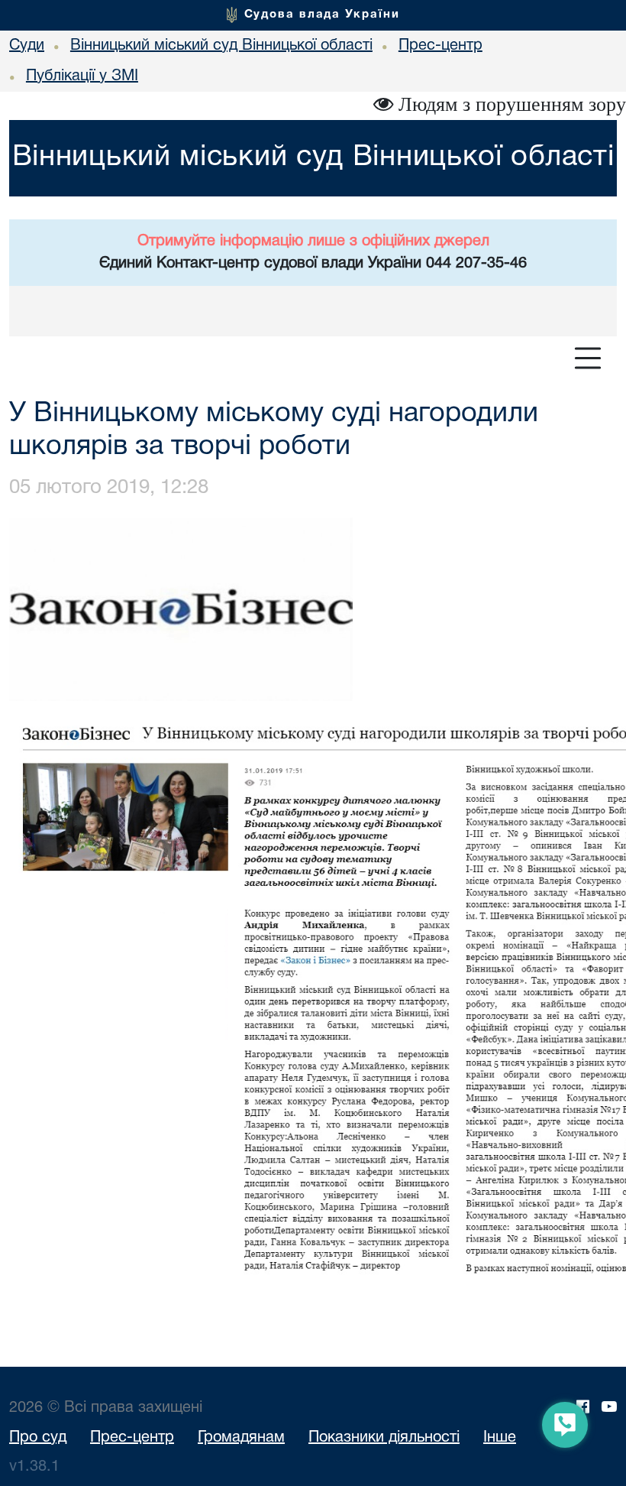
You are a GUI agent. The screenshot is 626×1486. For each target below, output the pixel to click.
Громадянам (241, 1438)
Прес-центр (132, 1438)
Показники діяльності (384, 1438)
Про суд (37, 1438)
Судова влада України (322, 14)
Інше (499, 1438)
